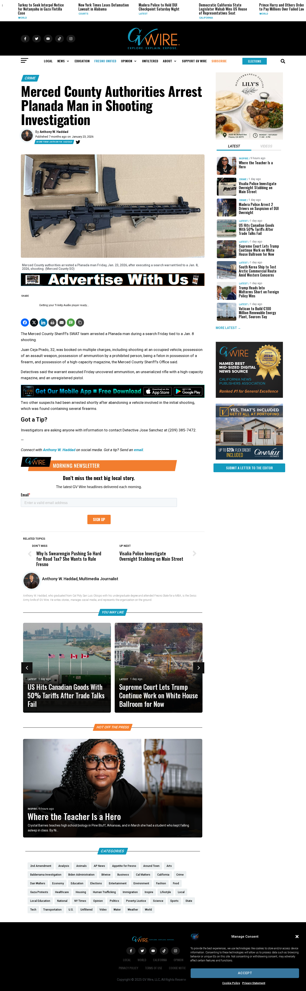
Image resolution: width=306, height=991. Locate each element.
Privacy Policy (128, 967)
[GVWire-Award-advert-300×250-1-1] (249, 396)
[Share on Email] (62, 322)
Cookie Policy (231, 983)
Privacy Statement (253, 983)
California (196, 17)
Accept (245, 973)
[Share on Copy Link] (80, 322)
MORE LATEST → (228, 328)
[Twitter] (77, 142)
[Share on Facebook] (25, 322)
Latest (133, 13)
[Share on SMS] (71, 322)
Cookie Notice (178, 967)
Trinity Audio (63, 305)
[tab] (234, 147)
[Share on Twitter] (34, 322)
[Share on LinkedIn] (43, 322)
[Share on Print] (52, 322)
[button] (297, 936)
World (12, 17)
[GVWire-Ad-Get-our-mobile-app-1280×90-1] (113, 396)
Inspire (32, 808)
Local (127, 959)
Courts (73, 13)
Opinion (178, 959)
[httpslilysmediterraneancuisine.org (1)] (249, 138)
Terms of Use (153, 967)
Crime (30, 78)
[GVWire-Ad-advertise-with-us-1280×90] (113, 285)
